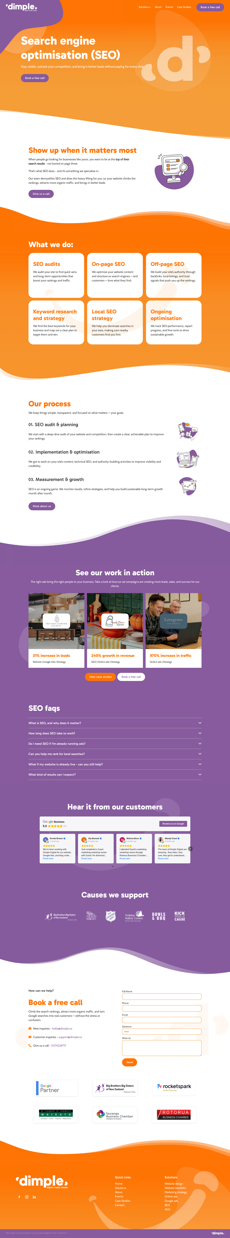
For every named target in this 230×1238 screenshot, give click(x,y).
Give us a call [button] (41, 194)
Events (169, 7)
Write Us (126, 1038)
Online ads (171, 1196)
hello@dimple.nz (62, 1028)
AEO (167, 1209)
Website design (174, 1183)
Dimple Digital (23, 1233)
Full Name (127, 991)
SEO (167, 1205)
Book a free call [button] (34, 78)
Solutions (144, 7)
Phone (125, 1003)
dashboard (62, 1233)
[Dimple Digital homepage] (28, 7)
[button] (40, 848)
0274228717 (58, 1045)
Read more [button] (48, 858)
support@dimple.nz (70, 1037)
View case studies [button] (100, 677)
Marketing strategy (176, 1192)
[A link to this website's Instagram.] (26, 1197)
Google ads (171, 1200)
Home (119, 1183)
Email (125, 1015)
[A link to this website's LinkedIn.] (34, 1197)
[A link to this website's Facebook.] (19, 1197)
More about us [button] (42, 506)
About (158, 7)
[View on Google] (45, 839)
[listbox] (162, 1032)
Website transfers (175, 1188)
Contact (119, 1205)
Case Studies (184, 7)
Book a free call (210, 7)
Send (129, 1062)
